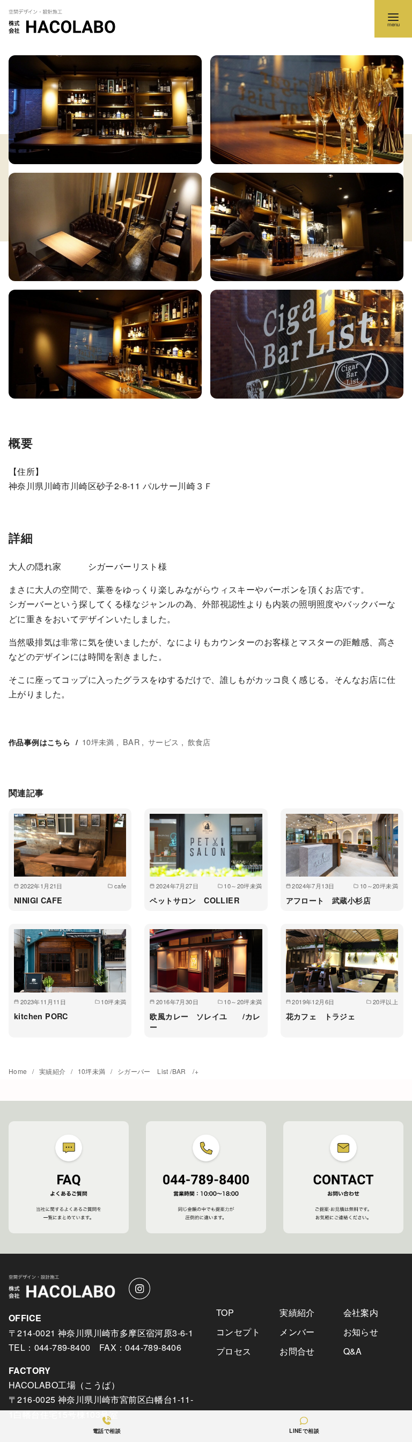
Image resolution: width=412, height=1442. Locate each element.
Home (19, 1071)
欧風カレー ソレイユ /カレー (205, 1021)
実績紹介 (53, 1071)
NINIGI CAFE (38, 900)
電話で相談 (107, 1430)
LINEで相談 (304, 1430)
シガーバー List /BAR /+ (157, 1071)
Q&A (352, 1351)
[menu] (393, 19)
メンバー (297, 1332)
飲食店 (199, 741)
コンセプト (238, 1332)
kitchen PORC (41, 1016)
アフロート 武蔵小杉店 (328, 900)
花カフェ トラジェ (321, 1016)
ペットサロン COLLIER (194, 900)
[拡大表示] (105, 109)
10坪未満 (98, 741)
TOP (225, 1312)
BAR (131, 741)
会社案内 (361, 1312)
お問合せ (297, 1351)
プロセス (234, 1351)
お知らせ (361, 1332)
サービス (163, 741)
